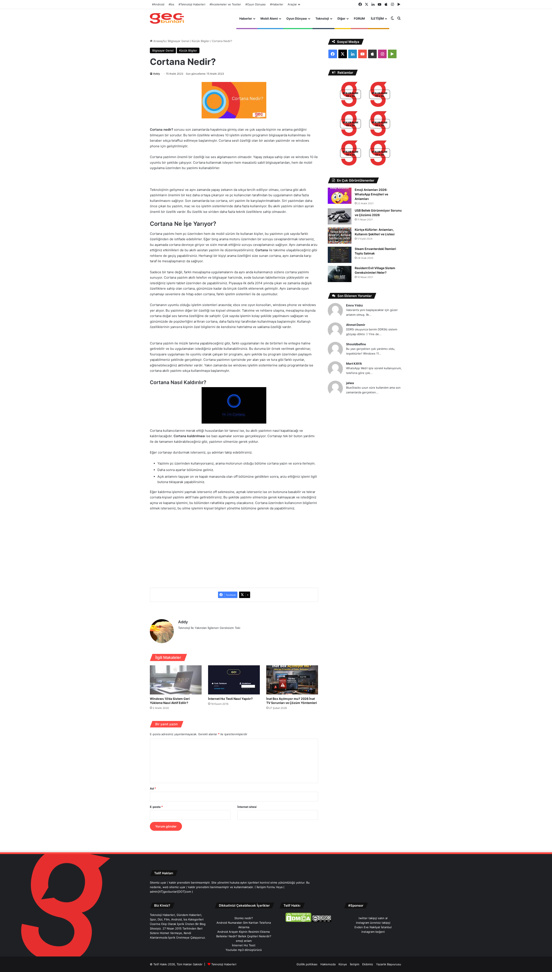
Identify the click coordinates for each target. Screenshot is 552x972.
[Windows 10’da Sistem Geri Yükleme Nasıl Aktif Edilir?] (176, 679)
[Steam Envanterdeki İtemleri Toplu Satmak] (339, 255)
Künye (343, 964)
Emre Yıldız (354, 305)
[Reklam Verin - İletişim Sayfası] (350, 95)
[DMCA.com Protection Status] (298, 921)
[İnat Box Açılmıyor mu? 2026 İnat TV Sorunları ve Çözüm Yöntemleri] (292, 679)
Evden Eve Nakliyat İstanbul (373, 927)
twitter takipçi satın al (373, 918)
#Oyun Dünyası (255, 4)
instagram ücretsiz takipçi (373, 922)
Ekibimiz (367, 964)
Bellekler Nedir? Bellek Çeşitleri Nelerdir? (243, 936)
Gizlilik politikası (306, 964)
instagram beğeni (373, 931)
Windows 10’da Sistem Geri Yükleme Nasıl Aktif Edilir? (170, 701)
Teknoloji (322, 18)
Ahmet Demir (355, 325)
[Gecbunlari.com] (167, 18)
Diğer (341, 18)
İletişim (354, 964)
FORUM (359, 18)
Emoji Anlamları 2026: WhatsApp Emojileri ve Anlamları (371, 194)
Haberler (245, 18)
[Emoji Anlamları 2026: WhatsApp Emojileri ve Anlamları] (339, 196)
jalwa (350, 383)
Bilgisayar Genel (178, 41)
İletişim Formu (266, 887)
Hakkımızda (328, 964)
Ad (153, 788)
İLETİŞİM (377, 18)
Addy (156, 73)
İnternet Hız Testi (243, 945)
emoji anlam (244, 940)
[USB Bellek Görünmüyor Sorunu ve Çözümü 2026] (339, 216)
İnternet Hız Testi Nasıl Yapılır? (230, 698)
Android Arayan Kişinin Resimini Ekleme (243, 931)
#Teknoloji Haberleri (192, 4)
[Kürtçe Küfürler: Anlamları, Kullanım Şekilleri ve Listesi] (339, 236)
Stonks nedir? (243, 918)
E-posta (156, 807)
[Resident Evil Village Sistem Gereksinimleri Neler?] (339, 274)
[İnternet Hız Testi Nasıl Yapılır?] (234, 679)
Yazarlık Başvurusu (388, 964)
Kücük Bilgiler (201, 41)
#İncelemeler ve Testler (225, 4)
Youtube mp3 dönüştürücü (244, 950)
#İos (171, 4)
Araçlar (292, 4)
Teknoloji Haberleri (223, 964)
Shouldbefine (356, 344)
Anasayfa (159, 41)
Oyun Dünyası (296, 18)
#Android (158, 4)
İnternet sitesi (247, 807)
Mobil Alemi (269, 18)
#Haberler (276, 4)
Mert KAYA (354, 363)
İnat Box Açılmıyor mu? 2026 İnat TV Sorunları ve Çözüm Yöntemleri (291, 701)
